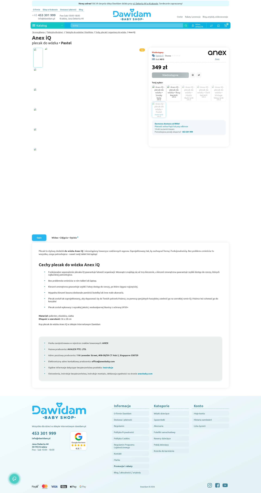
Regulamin (119, 425)
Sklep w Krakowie (50, 9)
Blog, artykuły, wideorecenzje (215, 16)
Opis (39, 237)
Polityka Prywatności (124, 432)
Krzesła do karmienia (164, 450)
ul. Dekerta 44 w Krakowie (145, 3)
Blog (81, 9)
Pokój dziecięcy (161, 444)
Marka (117, 459)
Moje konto (199, 413)
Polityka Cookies (122, 438)
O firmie (36, 9)
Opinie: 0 (159, 55)
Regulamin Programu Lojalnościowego (124, 446)
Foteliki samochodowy (164, 432)
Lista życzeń (200, 425)
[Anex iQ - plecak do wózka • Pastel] (113, 115)
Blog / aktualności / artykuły (127, 472)
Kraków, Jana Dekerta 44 (72, 18)
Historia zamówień (203, 419)
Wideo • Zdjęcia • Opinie (65, 237)
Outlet (180, 16)
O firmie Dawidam (122, 413)
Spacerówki (159, 419)
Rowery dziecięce (162, 438)
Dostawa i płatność (68, 9)
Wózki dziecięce (161, 413)
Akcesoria (158, 425)
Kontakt (118, 453)
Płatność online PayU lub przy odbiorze (171, 126)
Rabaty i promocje (193, 16)
